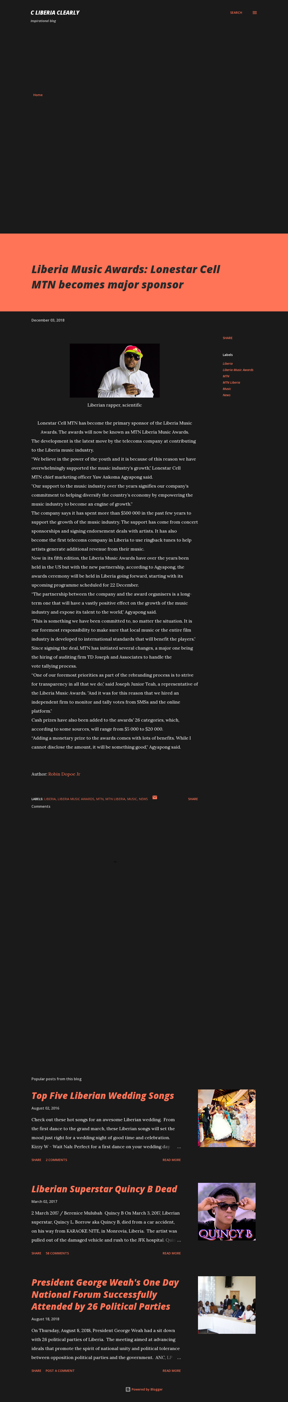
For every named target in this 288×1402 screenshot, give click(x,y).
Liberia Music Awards (238, 370)
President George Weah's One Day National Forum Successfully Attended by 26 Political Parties (105, 1294)
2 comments (56, 1160)
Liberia (228, 363)
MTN (226, 376)
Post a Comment (60, 1370)
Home (38, 95)
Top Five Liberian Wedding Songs (103, 1095)
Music (227, 389)
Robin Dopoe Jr (64, 774)
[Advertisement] (144, 58)
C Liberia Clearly (55, 12)
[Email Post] (155, 799)
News (226, 395)
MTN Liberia (231, 382)
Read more (172, 1160)
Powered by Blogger (147, 1389)
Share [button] (228, 338)
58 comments (57, 1253)
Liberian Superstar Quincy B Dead (104, 1189)
